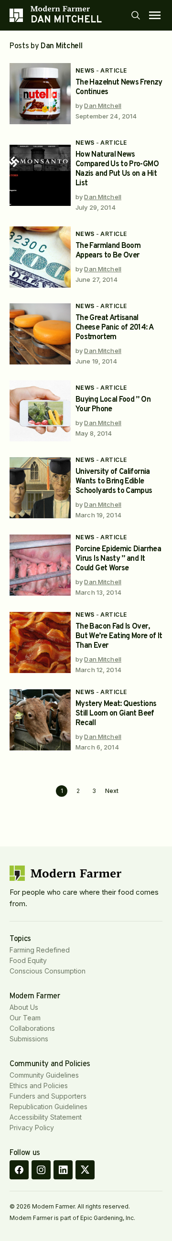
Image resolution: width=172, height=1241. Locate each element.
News (85, 70)
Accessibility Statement (46, 1117)
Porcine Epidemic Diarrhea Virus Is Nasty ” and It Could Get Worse (118, 559)
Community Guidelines (44, 1075)
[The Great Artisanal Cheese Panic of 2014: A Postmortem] (40, 333)
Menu (154, 15)
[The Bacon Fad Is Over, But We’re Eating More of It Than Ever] (40, 642)
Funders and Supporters (48, 1096)
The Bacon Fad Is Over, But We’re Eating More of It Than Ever (118, 636)
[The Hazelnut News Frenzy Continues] (40, 93)
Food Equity (28, 960)
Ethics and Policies (39, 1085)
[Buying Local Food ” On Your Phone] (40, 410)
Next (111, 791)
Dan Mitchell (102, 105)
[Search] (135, 15)
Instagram (41, 1169)
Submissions (29, 1039)
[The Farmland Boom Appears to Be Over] (40, 257)
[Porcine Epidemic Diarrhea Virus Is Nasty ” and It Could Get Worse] (40, 565)
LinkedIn (63, 1169)
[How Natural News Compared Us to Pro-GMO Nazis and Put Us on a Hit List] (40, 175)
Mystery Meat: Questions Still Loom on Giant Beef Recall (115, 713)
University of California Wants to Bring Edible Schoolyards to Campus (113, 481)
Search (135, 15)
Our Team (25, 1018)
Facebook (19, 1169)
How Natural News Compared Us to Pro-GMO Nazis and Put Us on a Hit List (117, 169)
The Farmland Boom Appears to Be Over (107, 250)
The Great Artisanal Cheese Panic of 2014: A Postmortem (114, 327)
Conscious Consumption (48, 971)
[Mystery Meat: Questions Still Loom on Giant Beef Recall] (40, 719)
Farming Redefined (40, 950)
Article (113, 70)
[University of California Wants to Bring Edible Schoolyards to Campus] (40, 487)
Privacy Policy (32, 1127)
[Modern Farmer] (66, 8)
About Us (24, 1007)
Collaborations (32, 1028)
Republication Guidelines (48, 1106)
